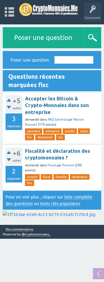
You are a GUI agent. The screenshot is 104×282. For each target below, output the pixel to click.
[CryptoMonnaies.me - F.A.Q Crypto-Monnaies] (48, 9)
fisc (29, 137)
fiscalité (61, 177)
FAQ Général (57, 119)
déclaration (45, 137)
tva (60, 137)
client (84, 131)
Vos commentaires (19, 229)
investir (32, 177)
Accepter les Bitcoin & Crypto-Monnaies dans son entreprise (57, 105)
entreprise (52, 131)
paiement (33, 131)
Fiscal (52, 165)
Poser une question (43, 37)
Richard (68, 165)
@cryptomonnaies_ (36, 234)
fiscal (46, 177)
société (70, 131)
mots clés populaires (60, 203)
